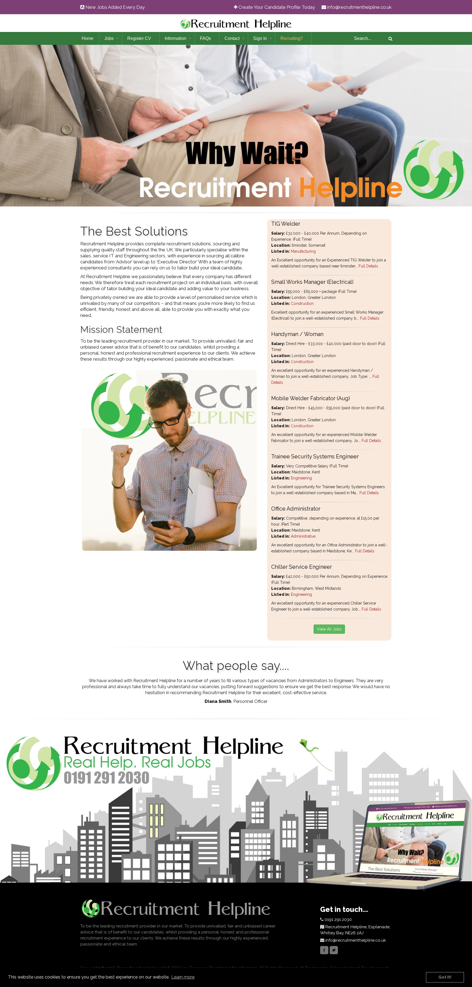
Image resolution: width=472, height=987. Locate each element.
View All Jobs (329, 629)
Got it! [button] (445, 977)
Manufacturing (303, 251)
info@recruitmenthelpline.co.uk (359, 7)
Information (175, 38)
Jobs (109, 38)
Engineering (301, 478)
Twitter (334, 950)
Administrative (303, 536)
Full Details (368, 266)
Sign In (260, 38)
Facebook (324, 950)
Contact (232, 38)
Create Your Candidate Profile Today (276, 7)
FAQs (205, 38)
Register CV (139, 38)
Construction (302, 303)
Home (87, 38)
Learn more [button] (182, 977)
